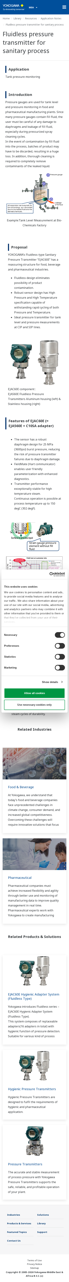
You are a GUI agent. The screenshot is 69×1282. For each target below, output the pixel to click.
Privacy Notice (34, 1264)
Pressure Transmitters (25, 1164)
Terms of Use (34, 1260)
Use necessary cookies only (34, 704)
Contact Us (14, 1240)
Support (42, 1232)
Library (17, 18)
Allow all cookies (34, 693)
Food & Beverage (21, 787)
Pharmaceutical (19, 877)
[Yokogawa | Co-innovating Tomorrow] (14, 7)
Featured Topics (17, 1232)
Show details (50, 682)
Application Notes (51, 18)
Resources (31, 18)
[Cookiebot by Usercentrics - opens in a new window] (49, 574)
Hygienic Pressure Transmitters (32, 1089)
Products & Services (19, 1223)
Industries (13, 1214)
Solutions (43, 1214)
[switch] (60, 646)
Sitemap (34, 1268)
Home (6, 18)
